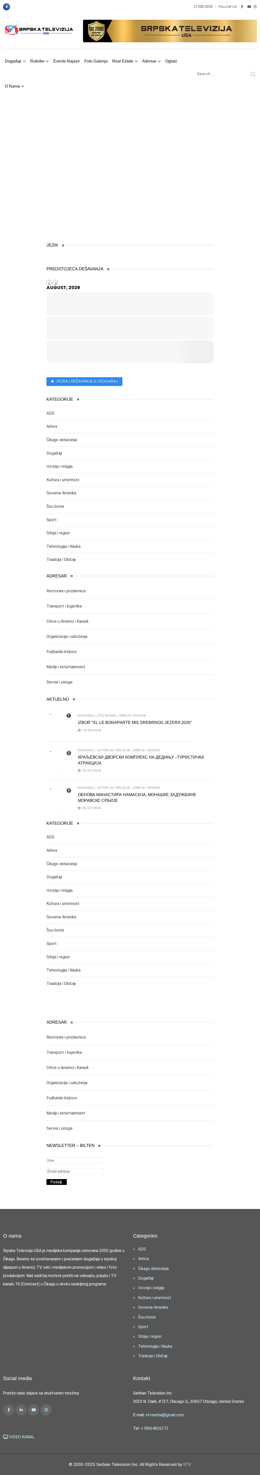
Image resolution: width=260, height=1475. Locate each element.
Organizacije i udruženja (66, 636)
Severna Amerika (61, 493)
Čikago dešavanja (61, 439)
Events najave (66, 61)
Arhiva (51, 426)
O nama (12, 86)
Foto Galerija (96, 61)
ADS (50, 413)
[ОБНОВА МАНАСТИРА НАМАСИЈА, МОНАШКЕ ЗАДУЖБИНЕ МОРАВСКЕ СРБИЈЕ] (59, 797)
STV (187, 1464)
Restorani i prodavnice (66, 591)
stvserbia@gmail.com (165, 1414)
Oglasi (171, 61)
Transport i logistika (64, 606)
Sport (51, 519)
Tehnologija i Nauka (63, 546)
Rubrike (37, 61)
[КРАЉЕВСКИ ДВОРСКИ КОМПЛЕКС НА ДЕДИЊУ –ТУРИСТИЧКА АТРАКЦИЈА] (59, 760)
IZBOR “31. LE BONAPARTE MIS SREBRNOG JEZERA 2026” (135, 722)
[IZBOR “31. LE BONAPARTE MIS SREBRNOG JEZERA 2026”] (59, 722)
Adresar (149, 61)
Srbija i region (58, 533)
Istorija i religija (59, 466)
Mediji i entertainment (65, 666)
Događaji (13, 61)
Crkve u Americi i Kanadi (67, 621)
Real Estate (122, 61)
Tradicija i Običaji (61, 559)
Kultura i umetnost (62, 479)
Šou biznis (55, 506)
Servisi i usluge (59, 682)
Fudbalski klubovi (61, 651)
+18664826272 (154, 1428)
